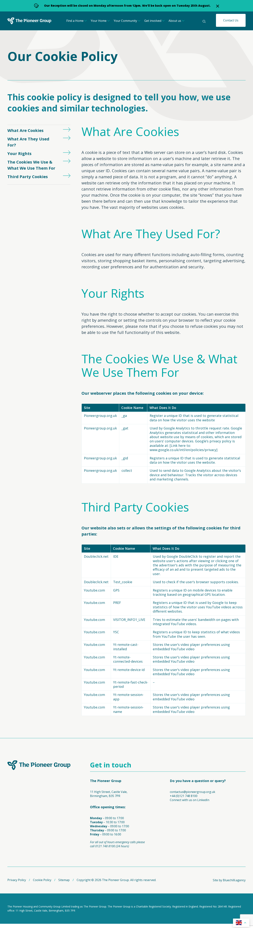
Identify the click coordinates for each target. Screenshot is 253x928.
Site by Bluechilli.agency (229, 880)
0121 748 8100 (105, 846)
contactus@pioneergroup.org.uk (192, 792)
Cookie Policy (42, 880)
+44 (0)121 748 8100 (183, 796)
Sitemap (64, 880)
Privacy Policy (16, 880)
